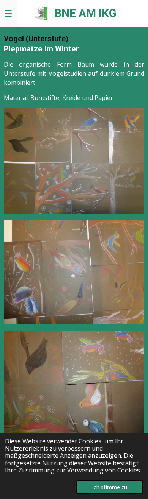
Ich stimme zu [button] (109, 487)
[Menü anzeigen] (8, 13)
